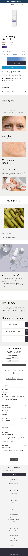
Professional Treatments (13, 519)
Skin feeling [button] (14, 380)
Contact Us (13, 509)
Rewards (14, 511)
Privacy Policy (18, 549)
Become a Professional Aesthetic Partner (13, 530)
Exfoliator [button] (8, 378)
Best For (5, 84)
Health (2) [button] (20, 370)
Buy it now (14, 67)
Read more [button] (18, 400)
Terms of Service (14, 504)
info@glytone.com (14, 483)
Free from (5, 87)
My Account (13, 495)
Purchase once (7, 51)
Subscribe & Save (10, 54)
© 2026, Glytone (14, 554)
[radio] (3, 51)
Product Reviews (14, 526)
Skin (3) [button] (14, 370)
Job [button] (14, 378)
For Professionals (14, 528)
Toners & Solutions (14, 540)
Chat (15, 486)
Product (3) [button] (7, 370)
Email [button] (11, 373)
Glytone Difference (13, 517)
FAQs (14, 507)
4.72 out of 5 (17, 351)
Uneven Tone (14, 542)
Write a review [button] (14, 364)
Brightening (13, 545)
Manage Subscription (13, 498)
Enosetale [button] (16, 373)
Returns (13, 502)
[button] (8, 355)
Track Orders (14, 500)
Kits (14, 538)
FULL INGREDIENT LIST (8, 91)
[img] (5, 389)
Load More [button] (14, 459)
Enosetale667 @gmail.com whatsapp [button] (14, 375)
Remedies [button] (19, 378)
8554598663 (15, 481)
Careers (13, 521)
